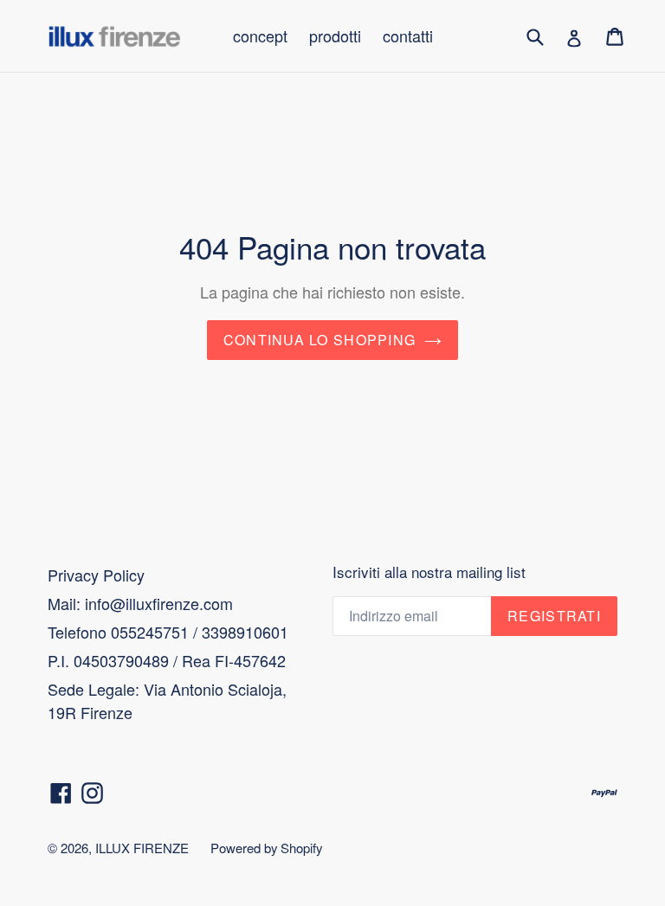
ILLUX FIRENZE (142, 848)
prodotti (335, 35)
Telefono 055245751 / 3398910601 (168, 631)
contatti (408, 35)
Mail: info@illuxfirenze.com (140, 603)
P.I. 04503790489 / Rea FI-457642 (167, 660)
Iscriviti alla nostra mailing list (429, 572)
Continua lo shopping (319, 340)
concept (260, 35)
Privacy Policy (96, 574)
